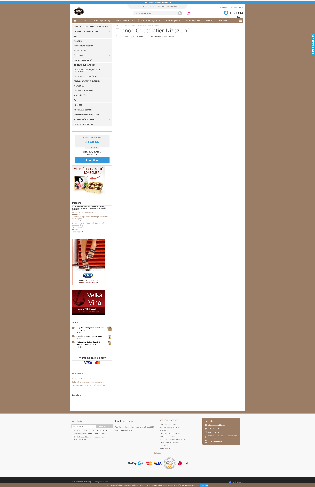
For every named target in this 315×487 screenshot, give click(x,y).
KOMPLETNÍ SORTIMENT (84, 119)
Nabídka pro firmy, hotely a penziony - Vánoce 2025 (134, 427)
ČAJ (75, 100)
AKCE (76, 36)
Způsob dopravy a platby (169, 427)
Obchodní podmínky (101, 20)
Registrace (238, 7)
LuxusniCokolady (215, 441)
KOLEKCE (78, 105)
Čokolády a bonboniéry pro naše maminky (89, 382)
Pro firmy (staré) (124, 421)
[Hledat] (180, 13)
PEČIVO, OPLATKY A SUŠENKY (87, 81)
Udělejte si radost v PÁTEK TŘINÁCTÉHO (88, 385)
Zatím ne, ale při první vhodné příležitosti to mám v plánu (90, 217)
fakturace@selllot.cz (216, 425)
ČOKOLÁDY (79, 55)
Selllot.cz (157, 453)
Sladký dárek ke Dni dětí (82, 378)
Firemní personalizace (123, 430)
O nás (83, 20)
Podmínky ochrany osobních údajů (173, 439)
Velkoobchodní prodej (125, 20)
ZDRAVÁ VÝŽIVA (81, 95)
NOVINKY (78, 41)
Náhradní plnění (193, 20)
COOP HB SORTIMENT (83, 124)
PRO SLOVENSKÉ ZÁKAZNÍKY (86, 114)
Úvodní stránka (75, 20)
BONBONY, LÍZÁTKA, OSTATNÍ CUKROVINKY (87, 71)
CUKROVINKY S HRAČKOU (85, 76)
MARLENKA (79, 86)
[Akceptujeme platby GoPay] (135, 463)
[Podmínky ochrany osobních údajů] (170, 463)
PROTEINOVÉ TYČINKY (84, 46)
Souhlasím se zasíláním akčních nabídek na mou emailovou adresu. (90, 438)
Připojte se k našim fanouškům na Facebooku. (222, 437)
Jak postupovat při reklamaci (170, 433)
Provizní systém (173, 20)
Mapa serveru (165, 448)
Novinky (209, 20)
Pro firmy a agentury (150, 20)
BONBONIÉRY (80, 50)
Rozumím (204, 485)
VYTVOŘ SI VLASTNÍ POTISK (86, 31)
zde (197, 485)
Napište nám (165, 445)
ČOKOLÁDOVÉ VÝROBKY (84, 65)
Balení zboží (164, 430)
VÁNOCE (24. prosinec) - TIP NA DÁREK (91, 26)
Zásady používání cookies (169, 442)
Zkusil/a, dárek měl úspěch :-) (84, 212)
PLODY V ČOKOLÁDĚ (83, 60)
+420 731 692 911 (214, 429)
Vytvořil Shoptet (237, 482)
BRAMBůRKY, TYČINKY (84, 90)
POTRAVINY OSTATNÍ (83, 110)
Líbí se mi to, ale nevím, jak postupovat (88, 223)
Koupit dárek (92, 160)
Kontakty (223, 20)
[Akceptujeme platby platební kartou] (154, 463)
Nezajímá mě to (78, 227)
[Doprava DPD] (183, 463)
